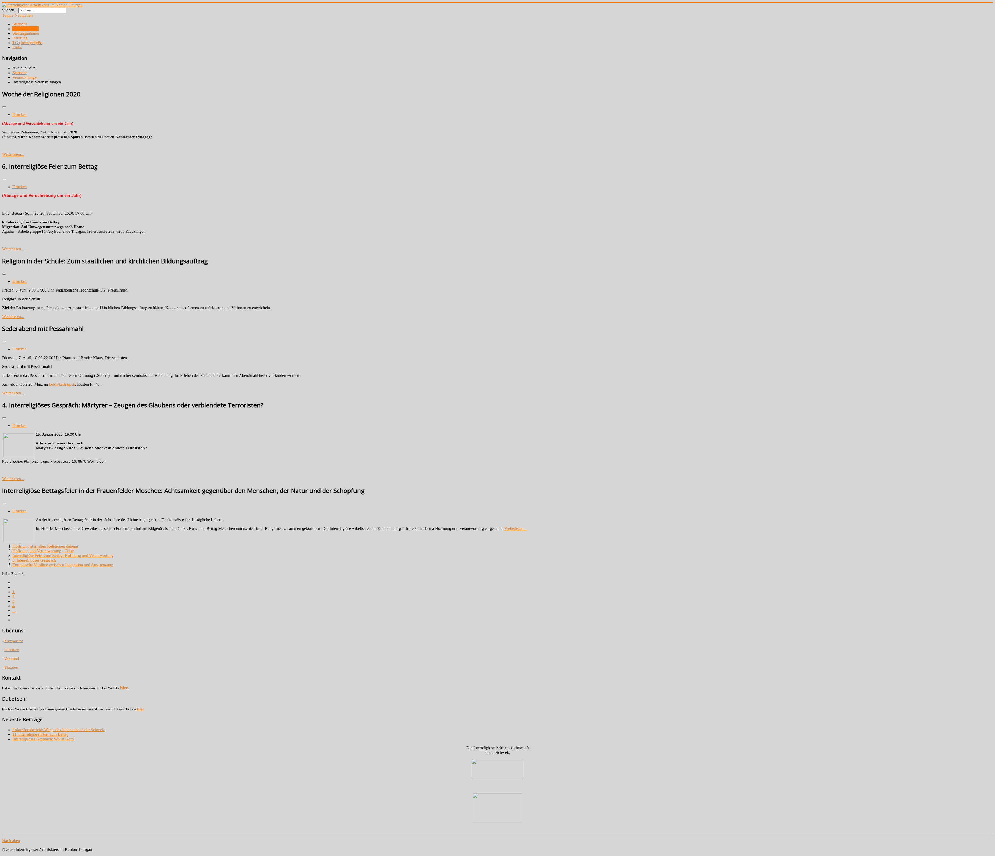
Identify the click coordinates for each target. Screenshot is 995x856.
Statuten (11, 667)
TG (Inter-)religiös (27, 42)
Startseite (19, 24)
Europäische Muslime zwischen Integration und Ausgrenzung (62, 565)
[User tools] (4, 107)
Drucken (19, 114)
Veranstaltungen (25, 28)
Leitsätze (11, 650)
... (14, 610)
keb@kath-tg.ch (62, 384)
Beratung (19, 38)
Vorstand (11, 658)
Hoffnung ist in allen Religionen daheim (45, 546)
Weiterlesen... (13, 154)
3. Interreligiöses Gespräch (34, 560)
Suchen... (9, 10)
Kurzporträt (13, 641)
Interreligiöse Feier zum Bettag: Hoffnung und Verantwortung (62, 555)
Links (17, 47)
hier (124, 688)
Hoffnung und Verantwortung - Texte (43, 551)
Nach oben (11, 840)
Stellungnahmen (25, 33)
